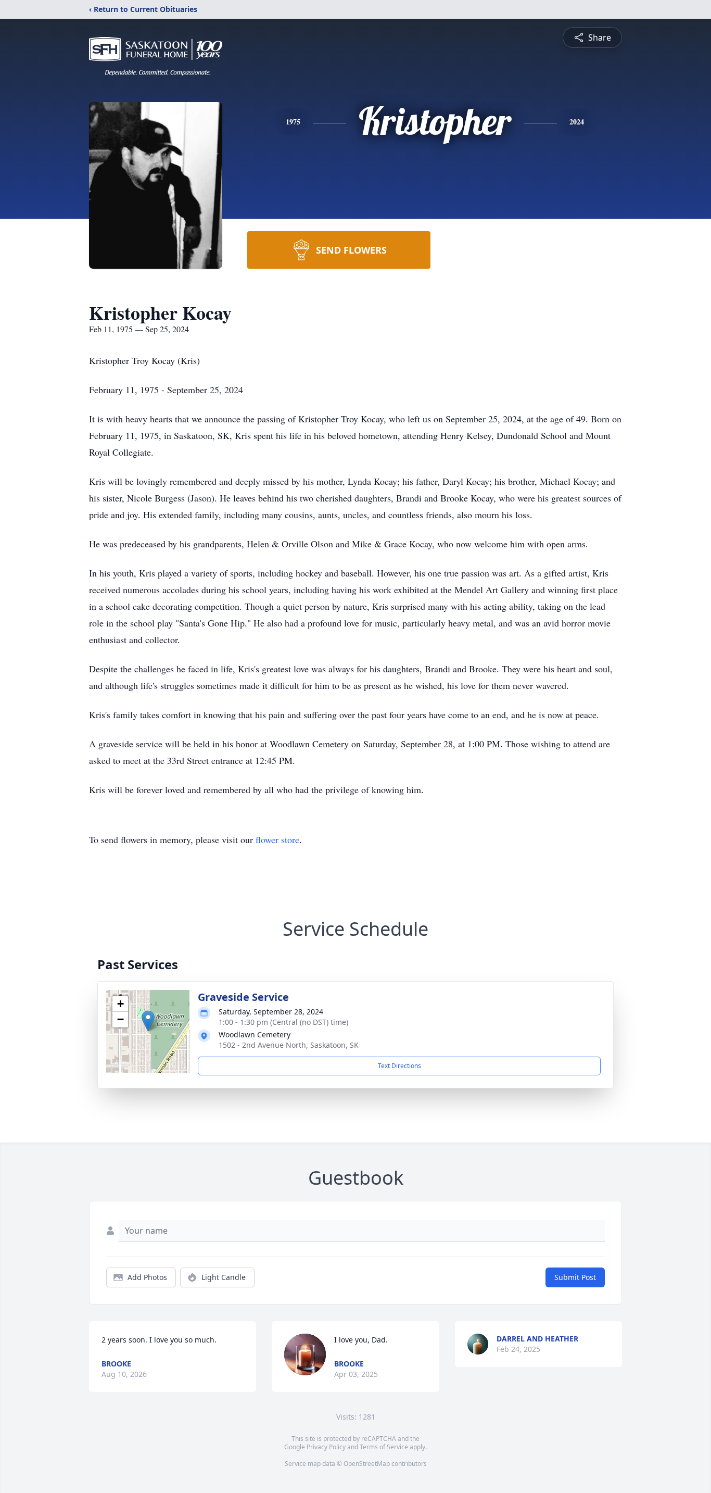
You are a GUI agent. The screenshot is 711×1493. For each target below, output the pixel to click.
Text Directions (399, 1065)
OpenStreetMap (367, 1463)
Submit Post (575, 1277)
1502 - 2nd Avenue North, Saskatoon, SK (289, 1045)
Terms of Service (384, 1446)
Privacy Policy (326, 1446)
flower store (277, 839)
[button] (148, 1021)
